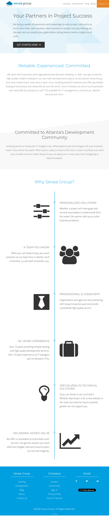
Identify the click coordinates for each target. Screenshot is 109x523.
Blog (87, 3)
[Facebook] (76, 481)
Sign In (54, 490)
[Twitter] (87, 481)
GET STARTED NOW (28, 44)
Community (54, 485)
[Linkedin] (97, 481)
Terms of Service (54, 498)
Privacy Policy (54, 494)
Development (77, 3)
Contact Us (103, 3)
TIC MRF (54, 514)
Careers (54, 481)
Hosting (66, 3)
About (93, 3)
